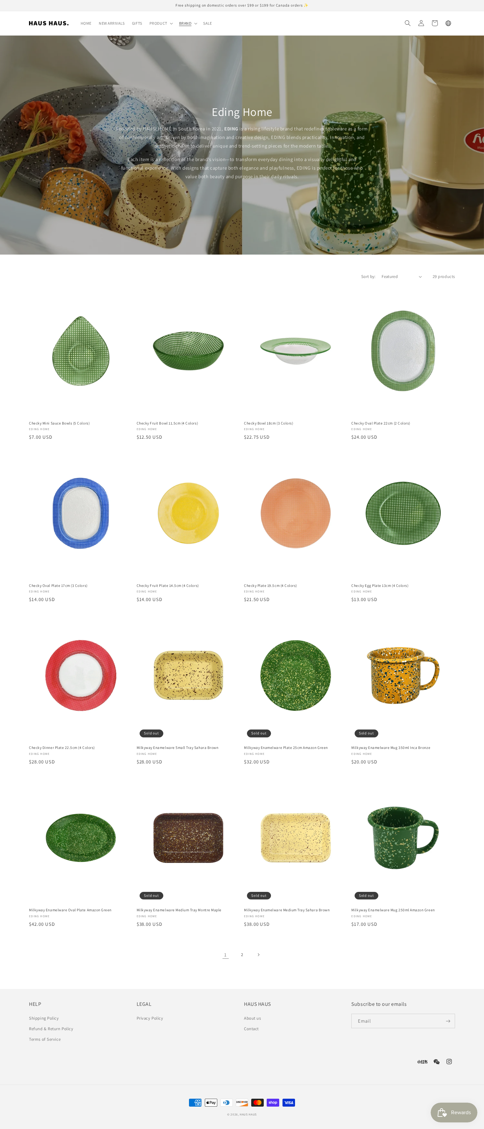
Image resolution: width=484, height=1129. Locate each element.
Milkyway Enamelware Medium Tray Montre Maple (179, 910)
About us (252, 1018)
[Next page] (258, 955)
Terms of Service (45, 1039)
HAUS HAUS (248, 1114)
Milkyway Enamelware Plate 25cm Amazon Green (286, 747)
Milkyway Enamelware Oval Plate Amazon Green (70, 910)
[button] (160, 23)
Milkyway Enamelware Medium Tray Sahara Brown (287, 910)
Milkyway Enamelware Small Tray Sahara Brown (178, 747)
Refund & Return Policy (51, 1029)
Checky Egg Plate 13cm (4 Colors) (379, 585)
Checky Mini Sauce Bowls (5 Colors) (59, 423)
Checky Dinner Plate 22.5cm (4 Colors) (62, 747)
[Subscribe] (448, 1021)
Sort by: (368, 276)
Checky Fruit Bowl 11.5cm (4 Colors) (167, 423)
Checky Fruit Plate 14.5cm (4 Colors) (168, 585)
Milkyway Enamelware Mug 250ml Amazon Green (393, 910)
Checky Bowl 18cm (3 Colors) (268, 423)
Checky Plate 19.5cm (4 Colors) (270, 585)
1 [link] (225, 954)
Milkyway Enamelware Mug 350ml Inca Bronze (390, 747)
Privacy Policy (150, 1018)
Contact (251, 1029)
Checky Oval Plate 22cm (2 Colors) (380, 423)
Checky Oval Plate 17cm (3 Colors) (58, 585)
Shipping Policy (44, 1018)
